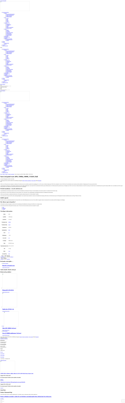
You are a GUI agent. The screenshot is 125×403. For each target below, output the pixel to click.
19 (8, 232)
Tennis (7, 21)
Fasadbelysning (8, 24)
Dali (9, 253)
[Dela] (1, 401)
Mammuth (39, 180)
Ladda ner (11, 256)
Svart (9, 251)
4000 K (9, 222)
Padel (7, 19)
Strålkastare (8, 23)
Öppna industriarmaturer (10, 51)
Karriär (5, 80)
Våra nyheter (2, 355)
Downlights (8, 31)
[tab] (63, 207)
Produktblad (2, 256)
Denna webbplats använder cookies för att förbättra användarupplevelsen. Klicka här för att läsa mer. (26, 396)
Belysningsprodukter (5, 12)
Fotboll (7, 18)
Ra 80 (9, 224)
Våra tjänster (2, 353)
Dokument (4, 208)
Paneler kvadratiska (11, 174)
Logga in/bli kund (5, 45)
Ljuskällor (5, 37)
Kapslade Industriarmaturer (10, 14)
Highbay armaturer (9, 15)
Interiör (5, 29)
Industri (5, 13)
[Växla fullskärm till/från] (2, 401)
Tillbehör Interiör (8, 35)
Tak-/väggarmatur (9, 34)
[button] (62, 47)
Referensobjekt (6, 43)
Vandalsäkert (6, 36)
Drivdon (7, 40)
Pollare (7, 26)
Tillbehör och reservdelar (8, 38)
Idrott (5, 17)
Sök (1, 86)
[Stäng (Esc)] (0, 401)
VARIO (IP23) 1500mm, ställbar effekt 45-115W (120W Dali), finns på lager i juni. (16, 373)
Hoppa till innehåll (3, 0)
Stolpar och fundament (9, 27)
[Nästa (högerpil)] (1, 402)
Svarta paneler (33, 180)
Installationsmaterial (9, 39)
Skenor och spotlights (9, 32)
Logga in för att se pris (5, 267)
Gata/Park (7, 25)
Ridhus (7, 20)
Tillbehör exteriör (9, 28)
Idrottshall (7, 58)
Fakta (3, 207)
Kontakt (3, 81)
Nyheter (3, 41)
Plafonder (7, 30)
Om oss (3, 42)
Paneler (7, 66)
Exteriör (5, 59)
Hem (1, 174)
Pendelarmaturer (8, 33)
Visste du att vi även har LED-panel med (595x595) (12, 382)
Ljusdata (3, 209)
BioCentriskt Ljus (7, 73)
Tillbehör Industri (9, 16)
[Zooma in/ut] (3, 401)
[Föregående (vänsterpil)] (0, 402)
